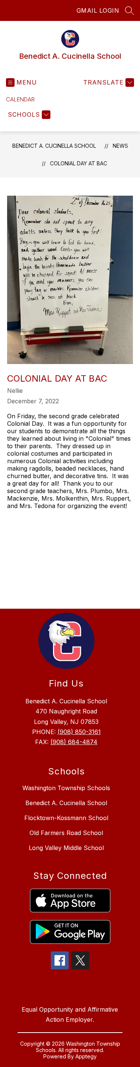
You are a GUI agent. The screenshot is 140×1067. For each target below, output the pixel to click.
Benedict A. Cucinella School (54, 146)
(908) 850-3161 (79, 732)
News (120, 146)
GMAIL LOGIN (98, 10)
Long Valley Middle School (66, 848)
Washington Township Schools (66, 788)
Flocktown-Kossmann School (66, 818)
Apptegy (86, 1056)
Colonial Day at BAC (78, 163)
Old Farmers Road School (66, 833)
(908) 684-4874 (73, 742)
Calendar (20, 99)
